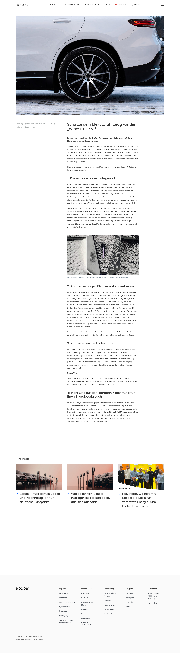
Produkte (52, 5)
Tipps (33, 127)
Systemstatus (64, 607)
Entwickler (108, 601)
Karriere (84, 598)
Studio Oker (25, 640)
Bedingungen (64, 616)
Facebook (130, 593)
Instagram (130, 598)
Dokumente (63, 598)
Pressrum (63, 611)
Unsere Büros (153, 603)
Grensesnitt (39, 640)
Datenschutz (86, 609)
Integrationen (109, 605)
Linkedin (129, 602)
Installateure (109, 609)
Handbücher (64, 593)
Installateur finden (70, 5)
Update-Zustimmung (86, 623)
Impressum (85, 618)
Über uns (85, 593)
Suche (137, 5)
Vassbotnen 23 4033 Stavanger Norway (154, 596)
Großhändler (109, 614)
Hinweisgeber (87, 614)
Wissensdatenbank (67, 602)
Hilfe (108, 5)
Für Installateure (92, 5)
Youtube (129, 607)
